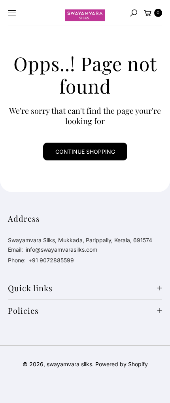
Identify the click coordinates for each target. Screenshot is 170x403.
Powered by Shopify (121, 364)
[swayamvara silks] (85, 13)
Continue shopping (85, 151)
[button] (133, 13)
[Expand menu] (12, 13)
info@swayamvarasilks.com (60, 249)
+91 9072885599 (51, 260)
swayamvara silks (69, 364)
